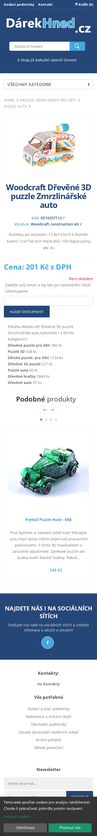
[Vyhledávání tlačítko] (77, 46)
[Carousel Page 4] (56, 419)
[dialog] (48, 816)
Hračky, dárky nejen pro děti (48, 100)
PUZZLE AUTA (15, 106)
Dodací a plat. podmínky (49, 708)
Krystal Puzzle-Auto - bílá (48, 519)
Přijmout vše (70, 827)
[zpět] (45, 409)
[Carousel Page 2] (46, 419)
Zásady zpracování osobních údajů (49, 732)
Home (9, 100)
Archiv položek (48, 739)
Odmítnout (25, 827)
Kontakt (45, 4)
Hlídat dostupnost (27, 311)
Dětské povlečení (48, 747)
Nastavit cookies (17, 816)
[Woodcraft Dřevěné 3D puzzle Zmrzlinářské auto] (48, 171)
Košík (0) (85, 4)
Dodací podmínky (19, 4)
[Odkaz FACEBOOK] (47, 642)
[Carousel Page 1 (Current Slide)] (41, 419)
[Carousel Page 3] (51, 419)
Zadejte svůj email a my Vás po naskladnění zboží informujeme (48, 288)
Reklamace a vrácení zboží (48, 716)
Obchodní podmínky (48, 724)
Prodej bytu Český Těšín (48, 755)
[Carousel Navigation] (48, 409)
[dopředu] (52, 409)
